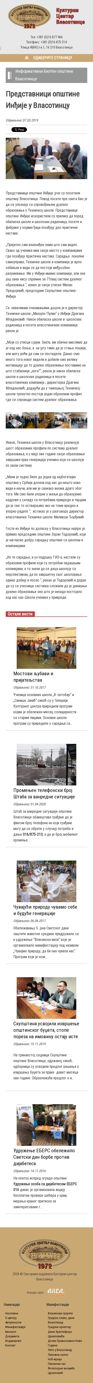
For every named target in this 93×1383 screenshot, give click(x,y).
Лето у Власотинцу (60, 1350)
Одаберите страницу (52, 57)
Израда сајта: (36, 1292)
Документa (12, 1336)
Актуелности (13, 1322)
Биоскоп (10, 1332)
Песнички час (57, 1364)
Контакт (10, 1345)
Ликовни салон (58, 1354)
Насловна (11, 1313)
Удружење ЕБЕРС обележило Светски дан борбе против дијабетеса (44, 1157)
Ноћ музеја (55, 1359)
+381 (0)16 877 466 (50, 37)
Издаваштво (13, 1341)
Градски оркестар (59, 1327)
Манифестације (15, 1327)
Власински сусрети (60, 1313)
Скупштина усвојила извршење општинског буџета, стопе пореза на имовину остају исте (46, 1030)
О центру (10, 1318)
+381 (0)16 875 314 (54, 42)
